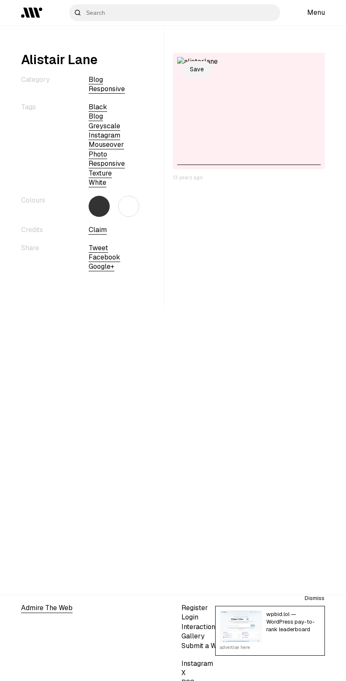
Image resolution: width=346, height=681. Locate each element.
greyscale (104, 126)
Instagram (197, 663)
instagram (104, 135)
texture (100, 173)
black (98, 107)
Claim (98, 229)
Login (189, 617)
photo (98, 154)
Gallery (193, 636)
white (97, 182)
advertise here (235, 647)
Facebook (104, 257)
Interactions (200, 626)
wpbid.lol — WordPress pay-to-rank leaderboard (290, 622)
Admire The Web (47, 607)
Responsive (107, 88)
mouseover (106, 144)
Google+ (101, 266)
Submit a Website (208, 645)
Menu (316, 12)
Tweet (98, 247)
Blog (96, 79)
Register (194, 607)
